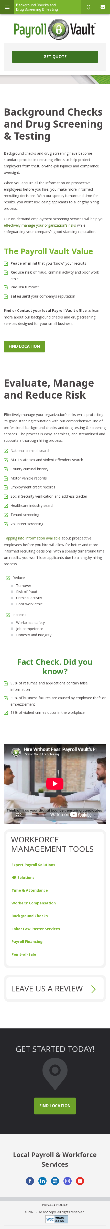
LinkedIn (42, 1181)
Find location (55, 1106)
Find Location (24, 346)
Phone (88, 7)
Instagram (67, 1181)
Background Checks (30, 915)
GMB (55, 1181)
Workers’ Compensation (34, 903)
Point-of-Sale (24, 954)
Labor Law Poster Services (36, 928)
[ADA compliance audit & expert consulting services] (55, 1220)
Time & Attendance (30, 890)
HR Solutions (23, 877)
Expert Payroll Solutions (33, 864)
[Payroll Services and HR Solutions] (55, 29)
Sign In (103, 7)
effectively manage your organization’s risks (40, 225)
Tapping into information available (32, 538)
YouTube (80, 1181)
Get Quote (55, 56)
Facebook (30, 1181)
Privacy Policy (55, 1205)
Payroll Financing (27, 941)
